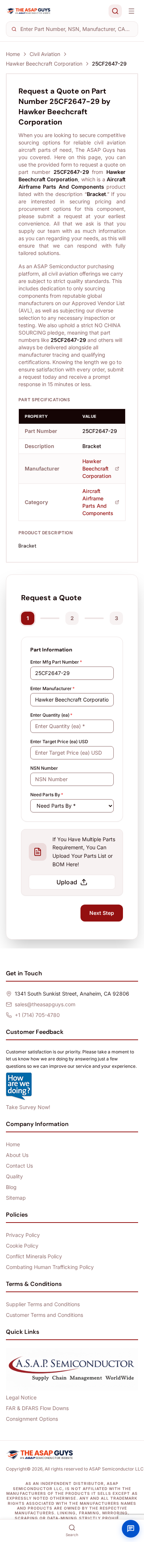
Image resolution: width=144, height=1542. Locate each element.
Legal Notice (21, 1397)
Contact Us (19, 1165)
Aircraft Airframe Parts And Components (97, 502)
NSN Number (44, 768)
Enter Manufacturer (52, 688)
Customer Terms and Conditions (44, 1315)
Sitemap (16, 1198)
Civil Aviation (45, 54)
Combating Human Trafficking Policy (50, 1267)
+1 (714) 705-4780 (37, 1015)
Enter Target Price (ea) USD (59, 741)
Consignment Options (32, 1419)
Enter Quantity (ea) (51, 715)
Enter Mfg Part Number (56, 662)
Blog (11, 1187)
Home (13, 54)
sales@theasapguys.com (45, 1004)
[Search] (115, 11)
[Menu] (131, 11)
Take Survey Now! (28, 1107)
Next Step (101, 913)
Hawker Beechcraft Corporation (44, 63)
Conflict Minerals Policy (34, 1256)
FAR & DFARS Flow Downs (37, 1408)
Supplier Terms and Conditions (43, 1304)
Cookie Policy (22, 1245)
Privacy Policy (23, 1235)
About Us (17, 1155)
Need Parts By (46, 794)
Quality (14, 1176)
